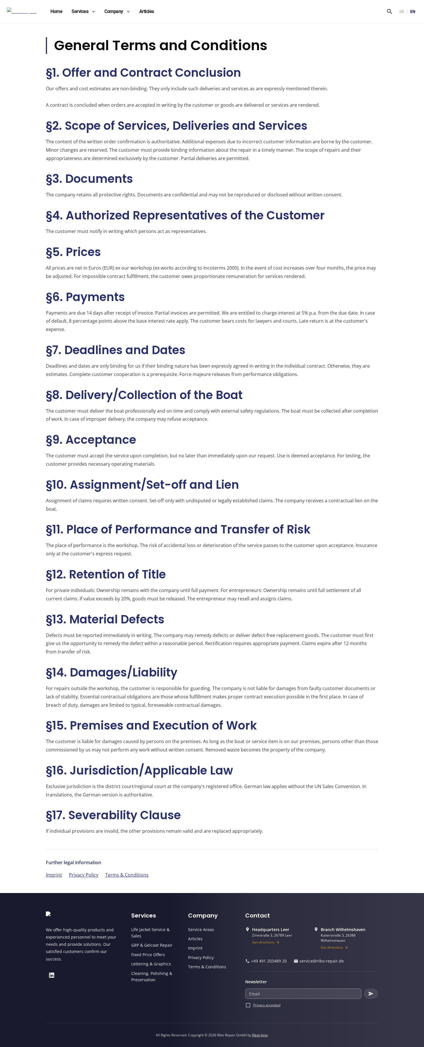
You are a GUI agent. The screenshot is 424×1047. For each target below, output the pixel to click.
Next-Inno (260, 1035)
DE (401, 11)
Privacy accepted (266, 1005)
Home (56, 11)
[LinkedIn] (51, 975)
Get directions (263, 942)
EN (412, 11)
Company (113, 11)
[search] (389, 11)
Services (80, 11)
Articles (146, 11)
